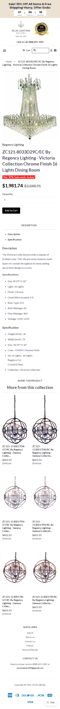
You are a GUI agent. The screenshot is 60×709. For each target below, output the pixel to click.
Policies (30, 645)
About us (30, 637)
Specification (15, 239)
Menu (4, 50)
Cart (28, 50)
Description (28, 225)
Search (30, 633)
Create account (55, 50)
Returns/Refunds (30, 650)
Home (9, 61)
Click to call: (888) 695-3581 (30, 42)
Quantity (7, 194)
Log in (51, 50)
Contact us (30, 641)
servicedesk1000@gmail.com (30, 668)
